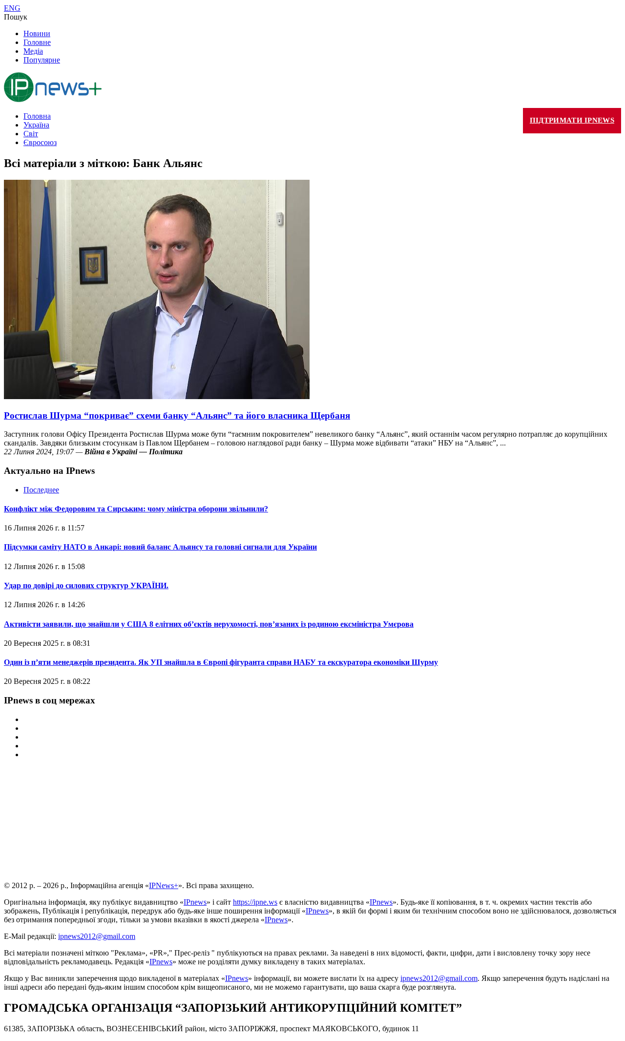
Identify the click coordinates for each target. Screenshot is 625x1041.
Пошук (15, 17)
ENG (12, 8)
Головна (37, 116)
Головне (37, 42)
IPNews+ (163, 885)
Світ (30, 133)
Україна (36, 125)
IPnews (195, 902)
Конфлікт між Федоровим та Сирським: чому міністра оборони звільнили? (136, 509)
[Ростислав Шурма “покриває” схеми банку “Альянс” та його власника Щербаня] (157, 396)
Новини (36, 33)
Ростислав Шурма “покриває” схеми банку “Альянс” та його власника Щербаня (177, 415)
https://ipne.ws (255, 902)
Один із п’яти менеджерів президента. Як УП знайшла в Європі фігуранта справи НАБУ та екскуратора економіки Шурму (221, 662)
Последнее (41, 490)
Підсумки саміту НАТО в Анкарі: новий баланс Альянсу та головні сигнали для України (160, 547)
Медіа (33, 51)
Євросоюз (40, 142)
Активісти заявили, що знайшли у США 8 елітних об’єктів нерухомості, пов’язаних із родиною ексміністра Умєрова (209, 624)
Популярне (41, 60)
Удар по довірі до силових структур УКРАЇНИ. (86, 585)
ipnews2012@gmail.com (96, 936)
